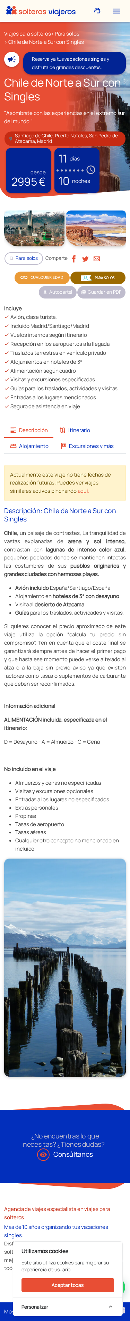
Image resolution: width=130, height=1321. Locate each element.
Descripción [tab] (29, 430)
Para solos (67, 33)
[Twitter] (85, 258)
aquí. (83, 491)
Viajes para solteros (27, 33)
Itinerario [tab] (74, 430)
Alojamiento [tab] (29, 446)
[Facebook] (74, 258)
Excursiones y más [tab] (87, 446)
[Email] (97, 258)
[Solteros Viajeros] (41, 11)
